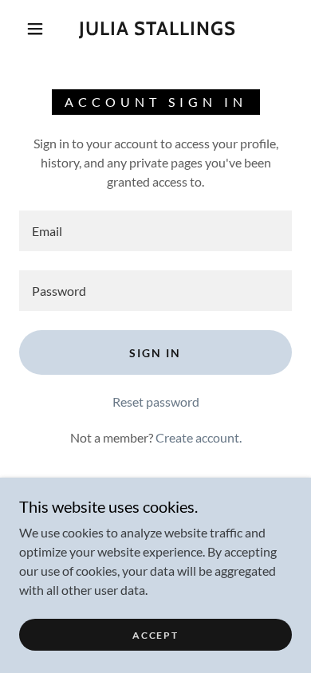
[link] (158, 29)
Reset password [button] (155, 401)
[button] (35, 29)
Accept (155, 635)
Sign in (155, 353)
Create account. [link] (199, 437)
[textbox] (155, 231)
